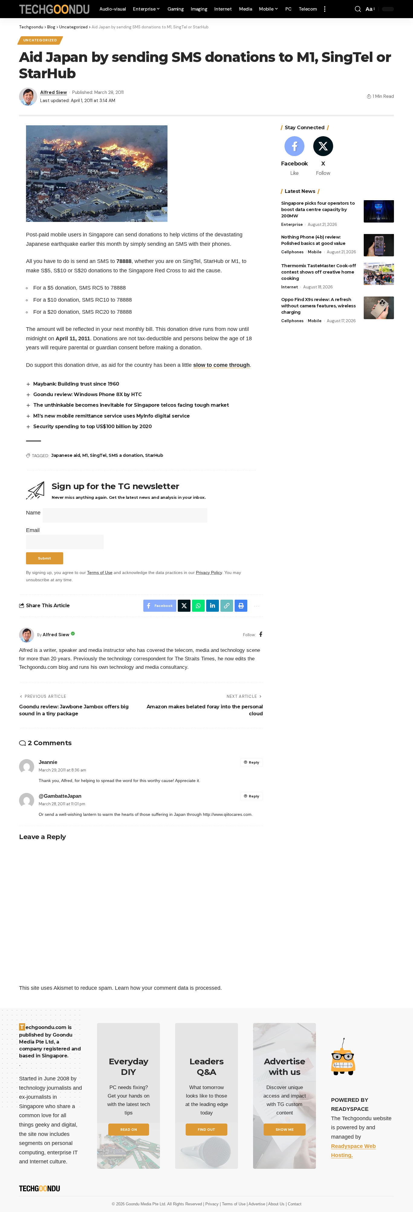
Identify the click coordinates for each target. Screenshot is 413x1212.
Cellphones (292, 251)
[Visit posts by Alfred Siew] (26, 635)
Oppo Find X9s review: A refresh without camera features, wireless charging (318, 306)
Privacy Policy (209, 572)
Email (33, 530)
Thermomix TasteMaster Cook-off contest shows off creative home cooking (318, 272)
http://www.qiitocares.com (227, 814)
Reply (254, 762)
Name (33, 513)
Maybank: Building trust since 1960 (76, 384)
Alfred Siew (53, 92)
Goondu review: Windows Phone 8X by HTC (87, 394)
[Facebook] (261, 635)
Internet (289, 286)
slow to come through (221, 365)
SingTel (98, 455)
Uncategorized (40, 40)
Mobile (314, 251)
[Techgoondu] (54, 9)
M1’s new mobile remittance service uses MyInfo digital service (111, 416)
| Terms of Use (233, 1204)
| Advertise (256, 1204)
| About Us (276, 1204)
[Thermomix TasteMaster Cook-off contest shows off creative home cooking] (379, 273)
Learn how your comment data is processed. (168, 988)
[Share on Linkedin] (212, 606)
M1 (85, 455)
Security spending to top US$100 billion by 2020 (92, 426)
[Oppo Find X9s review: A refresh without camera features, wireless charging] (379, 308)
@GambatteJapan (60, 796)
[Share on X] (184, 606)
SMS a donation (126, 455)
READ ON (128, 1129)
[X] (323, 156)
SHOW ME (285, 1129)
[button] (324, 9)
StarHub (154, 455)
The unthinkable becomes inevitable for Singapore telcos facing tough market (131, 405)
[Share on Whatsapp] (198, 606)
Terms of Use (99, 572)
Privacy (212, 1204)
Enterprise (292, 224)
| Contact (293, 1204)
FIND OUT (206, 1129)
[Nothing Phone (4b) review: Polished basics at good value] (379, 245)
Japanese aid (65, 455)
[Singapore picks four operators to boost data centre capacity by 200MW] (379, 211)
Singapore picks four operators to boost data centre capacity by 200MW (318, 209)
